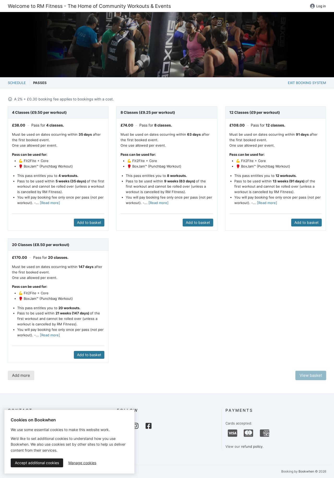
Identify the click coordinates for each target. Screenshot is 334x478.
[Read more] (50, 203)
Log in (321, 6)
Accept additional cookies (37, 463)
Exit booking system (307, 83)
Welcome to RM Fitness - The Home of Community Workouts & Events (89, 6)
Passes (40, 83)
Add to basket (89, 222)
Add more (21, 375)
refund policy (252, 446)
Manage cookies (82, 463)
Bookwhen (306, 471)
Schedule (17, 83)
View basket (311, 375)
